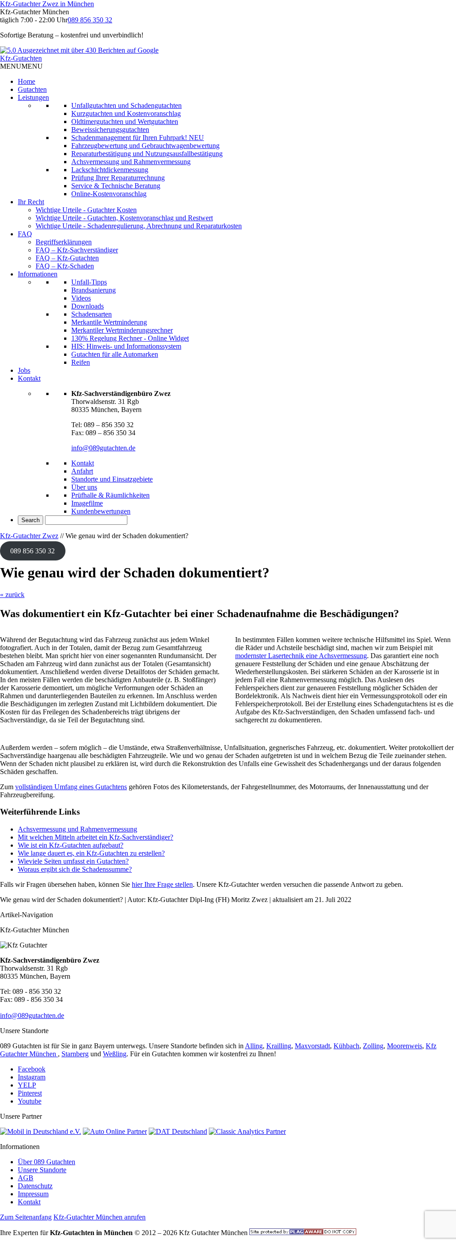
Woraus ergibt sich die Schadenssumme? (75, 869)
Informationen (37, 274)
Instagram (31, 1077)
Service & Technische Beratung (115, 185)
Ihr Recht (31, 202)
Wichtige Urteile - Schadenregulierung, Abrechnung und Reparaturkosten (139, 226)
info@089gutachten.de (103, 448)
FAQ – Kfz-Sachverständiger (77, 250)
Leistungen (33, 97)
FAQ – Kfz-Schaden (65, 266)
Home (26, 81)
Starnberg (75, 1054)
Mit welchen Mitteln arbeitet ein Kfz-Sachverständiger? (95, 837)
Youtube (29, 1101)
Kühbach (346, 1046)
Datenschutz (35, 1186)
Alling (254, 1046)
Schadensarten (91, 314)
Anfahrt (82, 471)
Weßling (114, 1054)
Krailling (278, 1046)
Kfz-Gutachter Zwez (29, 536)
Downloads (87, 306)
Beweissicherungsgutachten (110, 129)
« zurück (12, 594)
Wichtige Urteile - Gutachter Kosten (86, 210)
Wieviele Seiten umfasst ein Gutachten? (73, 861)
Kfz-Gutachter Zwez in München (47, 4)
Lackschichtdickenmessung (109, 169)
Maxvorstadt (312, 1046)
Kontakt (29, 378)
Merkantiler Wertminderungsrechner (122, 330)
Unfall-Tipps (89, 282)
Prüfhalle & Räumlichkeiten (110, 495)
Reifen (80, 362)
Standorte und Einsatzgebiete (112, 479)
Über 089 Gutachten (46, 1162)
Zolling (373, 1046)
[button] (21, 66)
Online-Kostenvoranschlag (109, 194)
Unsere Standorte (42, 1170)
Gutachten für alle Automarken (114, 354)
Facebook (31, 1069)
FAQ (25, 234)
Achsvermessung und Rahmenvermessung (131, 161)
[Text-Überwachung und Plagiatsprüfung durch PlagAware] (302, 1232)
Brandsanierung (93, 290)
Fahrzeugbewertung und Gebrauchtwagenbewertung (145, 145)
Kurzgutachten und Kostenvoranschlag (126, 113)
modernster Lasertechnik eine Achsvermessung (301, 655)
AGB (25, 1178)
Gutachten (32, 89)
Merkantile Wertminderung (109, 322)
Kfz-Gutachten (21, 58)
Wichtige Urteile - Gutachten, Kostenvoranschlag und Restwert (124, 218)
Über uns (84, 487)
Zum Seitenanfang (26, 1217)
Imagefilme (87, 503)
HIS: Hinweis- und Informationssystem (126, 346)
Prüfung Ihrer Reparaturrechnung (118, 177)
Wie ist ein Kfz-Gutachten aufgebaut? (70, 845)
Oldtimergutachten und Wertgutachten (124, 121)
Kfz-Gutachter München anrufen (99, 1217)
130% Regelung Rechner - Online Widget (130, 338)
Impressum (33, 1194)
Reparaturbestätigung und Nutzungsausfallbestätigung (147, 153)
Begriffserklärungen (64, 242)
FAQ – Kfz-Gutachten (67, 258)
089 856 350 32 (90, 20)
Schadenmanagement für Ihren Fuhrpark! (137, 137)
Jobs (24, 370)
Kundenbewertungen (100, 511)
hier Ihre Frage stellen (162, 884)
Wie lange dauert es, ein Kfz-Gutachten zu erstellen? (91, 853)
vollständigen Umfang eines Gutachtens (71, 787)
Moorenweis (404, 1046)
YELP (27, 1085)
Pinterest (30, 1093)
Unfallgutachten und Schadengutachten (126, 105)
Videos (81, 298)
